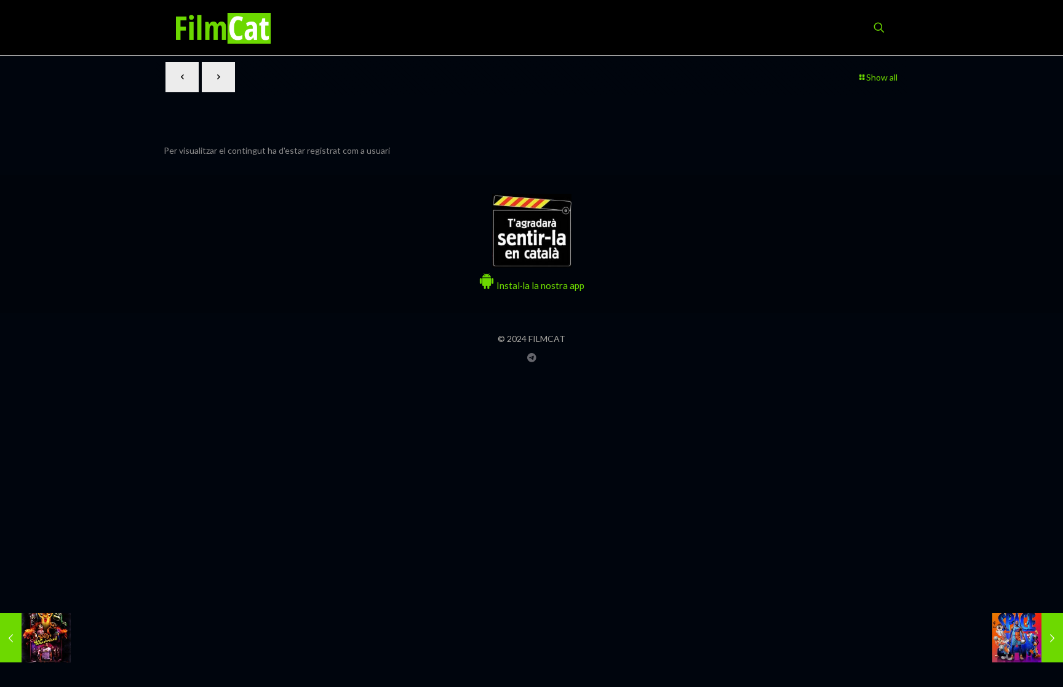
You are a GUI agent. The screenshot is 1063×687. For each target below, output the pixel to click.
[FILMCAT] (223, 27)
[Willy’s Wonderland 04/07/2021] (35, 637)
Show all (882, 77)
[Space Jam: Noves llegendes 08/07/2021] (1027, 637)
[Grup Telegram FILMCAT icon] (531, 357)
